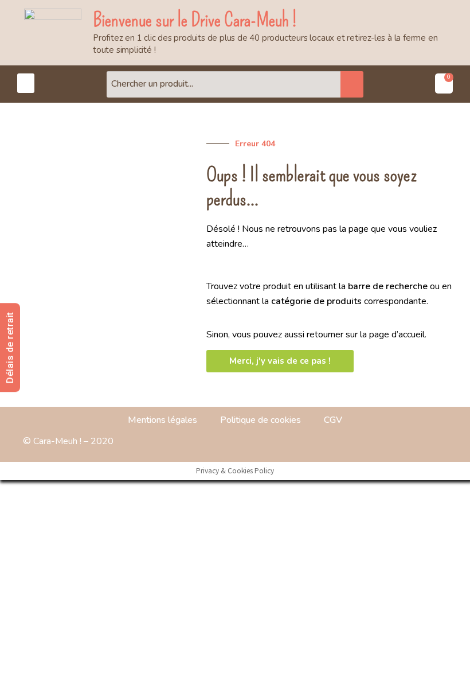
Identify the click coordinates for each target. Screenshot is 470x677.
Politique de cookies (260, 420)
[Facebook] (404, 441)
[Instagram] (432, 441)
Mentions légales (162, 420)
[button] (25, 83)
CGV (333, 420)
